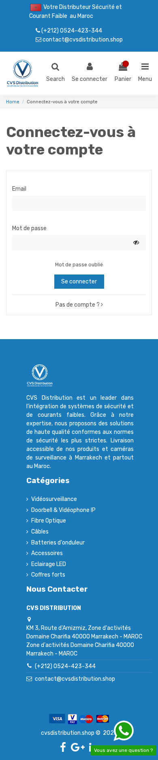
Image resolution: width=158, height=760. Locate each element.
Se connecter (79, 281)
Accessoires (47, 553)
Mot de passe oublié (79, 265)
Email (19, 188)
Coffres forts (48, 574)
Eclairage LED (48, 564)
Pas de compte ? (78, 304)
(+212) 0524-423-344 (71, 30)
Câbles (40, 531)
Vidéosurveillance (54, 499)
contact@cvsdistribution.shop (82, 39)
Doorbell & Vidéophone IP (63, 510)
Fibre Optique (48, 520)
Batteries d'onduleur (58, 542)
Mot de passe (29, 228)
